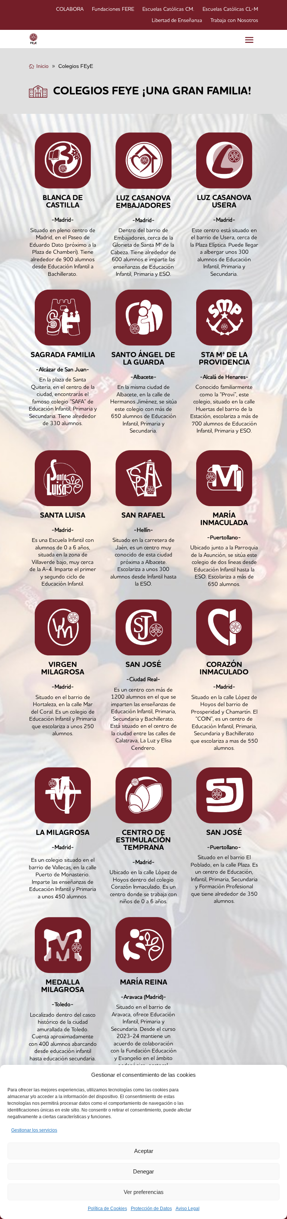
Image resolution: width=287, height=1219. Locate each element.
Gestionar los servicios (34, 1130)
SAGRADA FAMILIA (63, 355)
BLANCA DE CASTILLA (63, 201)
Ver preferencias (144, 1192)
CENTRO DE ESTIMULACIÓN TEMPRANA (143, 840)
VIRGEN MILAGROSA (62, 668)
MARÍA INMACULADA (224, 519)
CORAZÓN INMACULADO (224, 668)
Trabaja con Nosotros (234, 20)
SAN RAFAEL (143, 516)
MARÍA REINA (143, 982)
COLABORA (70, 9)
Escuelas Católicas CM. (168, 9)
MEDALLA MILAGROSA (62, 986)
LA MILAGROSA (62, 833)
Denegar (143, 1171)
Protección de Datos (151, 1208)
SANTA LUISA (62, 516)
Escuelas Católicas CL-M (230, 9)
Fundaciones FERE (113, 9)
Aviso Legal (188, 1208)
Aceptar (143, 1151)
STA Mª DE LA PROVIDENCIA (224, 359)
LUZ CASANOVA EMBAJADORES (143, 202)
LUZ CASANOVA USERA (224, 201)
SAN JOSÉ (143, 665)
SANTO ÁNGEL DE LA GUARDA (143, 359)
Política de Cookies (107, 1208)
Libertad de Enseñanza (177, 20)
